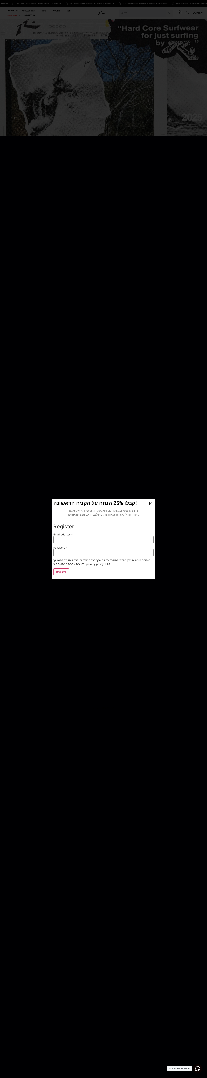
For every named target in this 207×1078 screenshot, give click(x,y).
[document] (103, 539)
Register (61, 571)
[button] (151, 503)
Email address (63, 534)
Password (60, 547)
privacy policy (95, 564)
